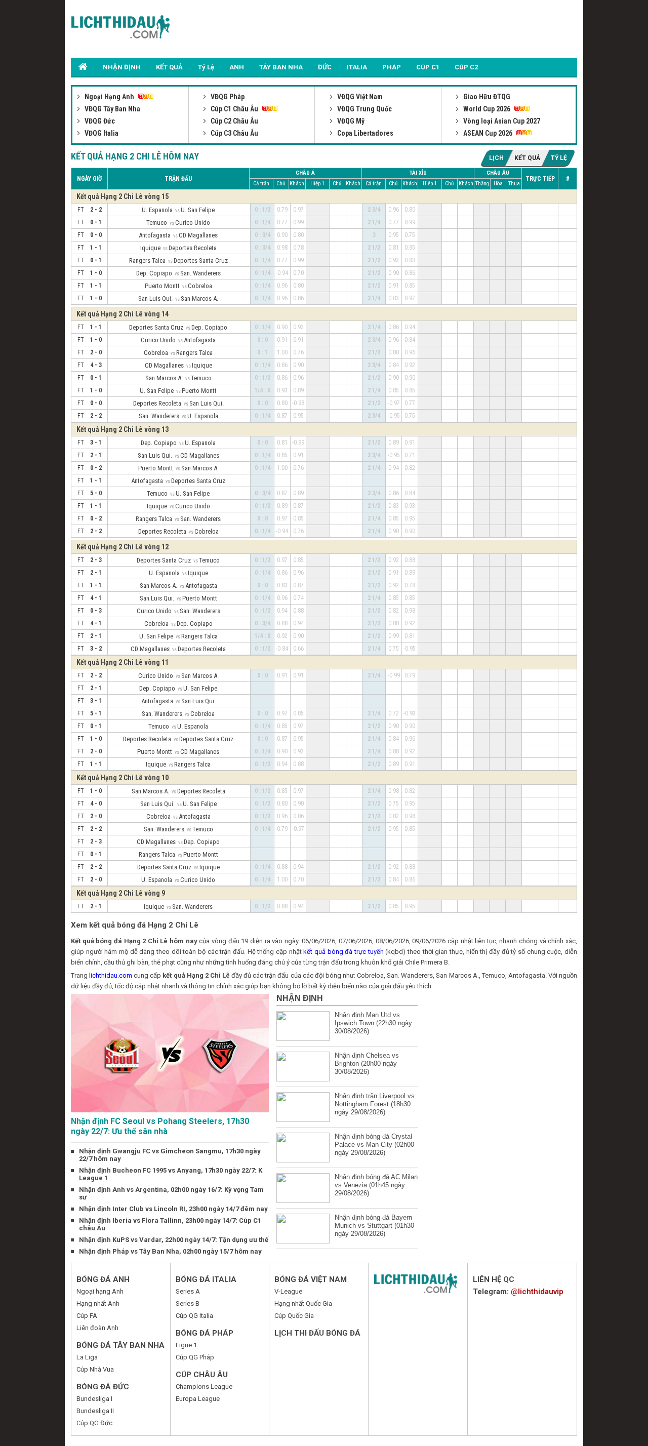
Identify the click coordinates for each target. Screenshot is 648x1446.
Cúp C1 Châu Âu (234, 109)
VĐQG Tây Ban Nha (111, 109)
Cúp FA (86, 1315)
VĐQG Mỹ (350, 121)
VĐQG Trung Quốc (364, 109)
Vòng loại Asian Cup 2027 (501, 121)
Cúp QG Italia (194, 1315)
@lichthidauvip (537, 1291)
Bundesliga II (95, 1411)
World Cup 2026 (487, 109)
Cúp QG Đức (94, 1423)
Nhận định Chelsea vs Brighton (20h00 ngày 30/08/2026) (367, 1063)
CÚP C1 (427, 67)
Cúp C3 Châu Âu (233, 133)
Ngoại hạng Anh (100, 1291)
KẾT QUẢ (169, 67)
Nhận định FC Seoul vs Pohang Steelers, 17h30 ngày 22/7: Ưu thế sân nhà (160, 1126)
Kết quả (527, 158)
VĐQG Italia (100, 133)
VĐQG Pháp (227, 97)
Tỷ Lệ (206, 67)
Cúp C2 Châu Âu (233, 121)
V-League (288, 1291)
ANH (236, 67)
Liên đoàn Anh (97, 1328)
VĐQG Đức (99, 121)
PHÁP (391, 67)
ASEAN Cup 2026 (488, 133)
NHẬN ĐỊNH (122, 67)
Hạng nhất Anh (97, 1303)
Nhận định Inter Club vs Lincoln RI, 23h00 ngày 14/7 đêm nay (173, 1209)
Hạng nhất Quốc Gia (303, 1303)
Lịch (496, 158)
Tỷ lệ (559, 158)
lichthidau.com (110, 975)
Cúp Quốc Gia (294, 1315)
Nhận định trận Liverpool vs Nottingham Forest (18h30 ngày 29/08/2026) (375, 1104)
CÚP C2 (466, 67)
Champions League (204, 1386)
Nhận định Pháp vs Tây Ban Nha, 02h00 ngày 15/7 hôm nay (170, 1251)
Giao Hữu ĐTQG (486, 97)
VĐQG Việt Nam (359, 97)
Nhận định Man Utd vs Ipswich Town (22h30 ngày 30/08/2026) (373, 1023)
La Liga (87, 1357)
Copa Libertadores (364, 133)
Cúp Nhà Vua (95, 1369)
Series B (187, 1303)
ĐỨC (325, 67)
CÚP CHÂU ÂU (202, 1374)
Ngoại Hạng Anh (109, 97)
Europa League (198, 1398)
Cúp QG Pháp (195, 1357)
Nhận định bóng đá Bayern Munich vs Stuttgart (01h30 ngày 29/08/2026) (374, 1225)
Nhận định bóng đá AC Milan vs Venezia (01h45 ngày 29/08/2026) (376, 1185)
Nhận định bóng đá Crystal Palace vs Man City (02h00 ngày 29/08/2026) (374, 1144)
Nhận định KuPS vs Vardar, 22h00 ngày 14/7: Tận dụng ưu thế (173, 1239)
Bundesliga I (94, 1398)
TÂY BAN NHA (281, 67)
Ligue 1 (186, 1345)
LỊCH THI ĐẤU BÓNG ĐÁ (317, 1333)
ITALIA (357, 67)
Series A (188, 1291)
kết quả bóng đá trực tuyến (343, 951)
